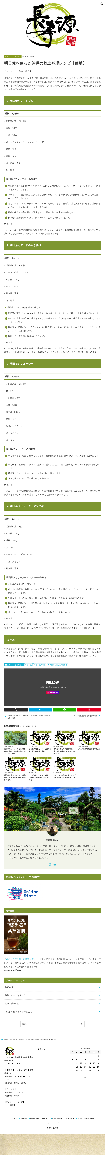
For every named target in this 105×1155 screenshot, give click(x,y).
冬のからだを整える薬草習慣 (20, 959)
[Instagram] (52, 692)
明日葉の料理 (40, 665)
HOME (6, 1039)
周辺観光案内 (57, 1118)
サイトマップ (53, 1123)
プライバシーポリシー (85, 1118)
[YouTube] (55, 864)
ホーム (14, 1118)
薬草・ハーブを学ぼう (13, 56)
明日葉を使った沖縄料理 (58, 665)
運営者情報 (70, 1118)
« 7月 (84, 1078)
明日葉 (29, 665)
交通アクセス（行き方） (39, 1118)
